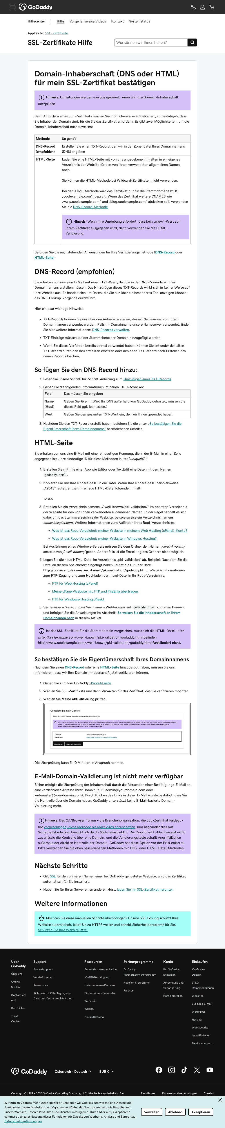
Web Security (200, 1027)
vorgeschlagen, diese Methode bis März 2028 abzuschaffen (89, 827)
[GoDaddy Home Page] (29, 1071)
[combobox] (151, 42)
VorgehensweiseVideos (87, 21)
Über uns (16, 973)
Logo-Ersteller (201, 1035)
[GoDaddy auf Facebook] (159, 1072)
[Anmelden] (202, 7)
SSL (53, 876)
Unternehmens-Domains (99, 985)
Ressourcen (40, 985)
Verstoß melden (43, 977)
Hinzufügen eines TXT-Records (147, 379)
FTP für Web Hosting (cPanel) (75, 583)
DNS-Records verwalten (110, 329)
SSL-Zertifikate (56, 33)
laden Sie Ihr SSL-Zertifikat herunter (144, 889)
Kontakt (117, 21)
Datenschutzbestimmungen (179, 1093)
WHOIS (89, 1009)
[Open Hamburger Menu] (11, 7)
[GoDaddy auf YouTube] (210, 1072)
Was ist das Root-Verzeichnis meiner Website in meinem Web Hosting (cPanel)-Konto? (119, 530)
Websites (197, 995)
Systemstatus (139, 21)
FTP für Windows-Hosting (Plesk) (78, 599)
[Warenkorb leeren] (212, 7)
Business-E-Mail (202, 1003)
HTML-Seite (43, 257)
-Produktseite (100, 683)
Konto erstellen (173, 995)
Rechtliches (18, 1008)
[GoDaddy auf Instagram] (172, 1072)
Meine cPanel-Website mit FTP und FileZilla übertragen (95, 591)
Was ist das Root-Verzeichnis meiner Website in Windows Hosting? (104, 538)
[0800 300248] (193, 7)
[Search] (192, 42)
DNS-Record (164, 252)
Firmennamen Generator (100, 993)
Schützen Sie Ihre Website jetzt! (63, 930)
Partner (128, 990)
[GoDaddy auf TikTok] (184, 1072)
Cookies (209, 1093)
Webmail (89, 1001)
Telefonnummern (202, 1043)
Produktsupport (43, 969)
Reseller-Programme (137, 982)
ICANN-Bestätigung (96, 977)
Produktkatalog (94, 1016)
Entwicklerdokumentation (100, 969)
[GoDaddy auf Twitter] (197, 1072)
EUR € (104, 1071)
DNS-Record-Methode (90, 207)
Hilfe (60, 21)
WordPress (198, 1011)
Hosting (196, 1019)
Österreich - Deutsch (71, 1071)
